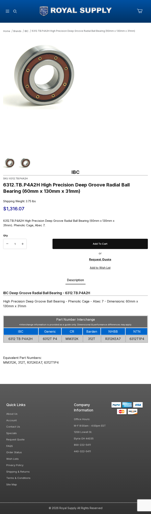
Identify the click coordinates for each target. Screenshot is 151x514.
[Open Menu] (8, 11)
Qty (5, 235)
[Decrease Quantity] (7, 244)
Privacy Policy (14, 465)
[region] (75, 162)
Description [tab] (75, 280)
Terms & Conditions (18, 477)
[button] (9, 162)
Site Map (11, 484)
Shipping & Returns (18, 471)
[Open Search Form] (15, 11)
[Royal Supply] (75, 11)
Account (11, 420)
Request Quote (100, 259)
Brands (17, 31)
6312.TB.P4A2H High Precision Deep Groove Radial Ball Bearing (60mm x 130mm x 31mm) (83, 30)
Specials (11, 433)
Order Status (14, 452)
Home (6, 31)
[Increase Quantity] (23, 244)
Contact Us (13, 426)
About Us (11, 413)
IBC (27, 31)
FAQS (9, 446)
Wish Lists (12, 458)
